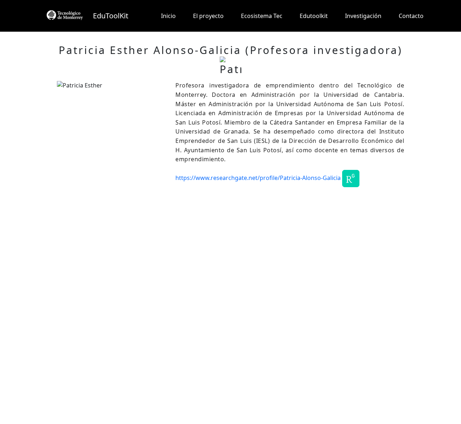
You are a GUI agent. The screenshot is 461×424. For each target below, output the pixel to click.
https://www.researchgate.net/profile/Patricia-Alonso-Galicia (258, 178)
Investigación (363, 16)
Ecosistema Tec (261, 16)
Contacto (411, 16)
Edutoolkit (314, 16)
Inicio (168, 16)
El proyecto (208, 16)
